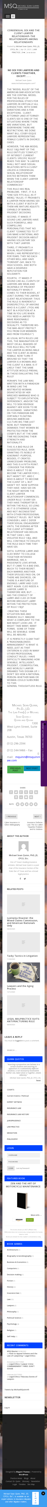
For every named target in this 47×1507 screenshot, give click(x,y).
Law (8, 1299)
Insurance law (13, 1293)
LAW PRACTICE (13, 1127)
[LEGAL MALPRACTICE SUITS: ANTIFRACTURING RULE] (23, 1005)
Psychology (12, 1324)
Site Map (31, 1484)
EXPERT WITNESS (14, 1102)
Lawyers (10, 1305)
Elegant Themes (23, 1472)
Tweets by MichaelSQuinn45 (17, 1389)
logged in (19, 1040)
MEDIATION (12, 1133)
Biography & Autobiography (19, 1256)
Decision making (14, 1274)
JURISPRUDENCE (14, 1120)
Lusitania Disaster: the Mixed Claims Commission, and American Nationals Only (22, 921)
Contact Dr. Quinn (13, 1481)
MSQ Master (12, 1351)
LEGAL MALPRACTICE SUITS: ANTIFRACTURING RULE (23, 1020)
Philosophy (12, 1311)
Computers (12, 1268)
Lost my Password (22, 1168)
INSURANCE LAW (14, 1108)
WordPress (23, 1474)
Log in (7, 1407)
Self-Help (11, 1336)
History (10, 1287)
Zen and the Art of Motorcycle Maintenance (23, 1185)
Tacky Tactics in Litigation (22, 955)
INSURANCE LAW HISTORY (18, 1114)
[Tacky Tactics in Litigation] (23, 942)
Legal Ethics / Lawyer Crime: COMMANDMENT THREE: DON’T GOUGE (21, 1366)
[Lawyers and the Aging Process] (23, 972)
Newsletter (35, 1481)
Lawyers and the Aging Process (20, 987)
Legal (14, 1484)
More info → (36, 1215)
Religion (10, 1330)
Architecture (12, 1250)
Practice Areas (16, 1478)
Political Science (14, 1318)
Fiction (10, 1280)
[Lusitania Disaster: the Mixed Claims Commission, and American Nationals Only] (23, 904)
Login (11, 1168)
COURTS (10, 1089)
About (32, 1478)
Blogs (26, 1478)
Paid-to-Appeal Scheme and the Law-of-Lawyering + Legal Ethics (22, 1354)
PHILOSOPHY (12, 1139)
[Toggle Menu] (8, 16)
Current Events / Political (18, 1096)
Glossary (25, 1481)
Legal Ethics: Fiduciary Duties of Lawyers (22, 1377)
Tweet (38, 1080)
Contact (35, 1498)
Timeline (22, 1484)
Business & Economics (16, 1262)
